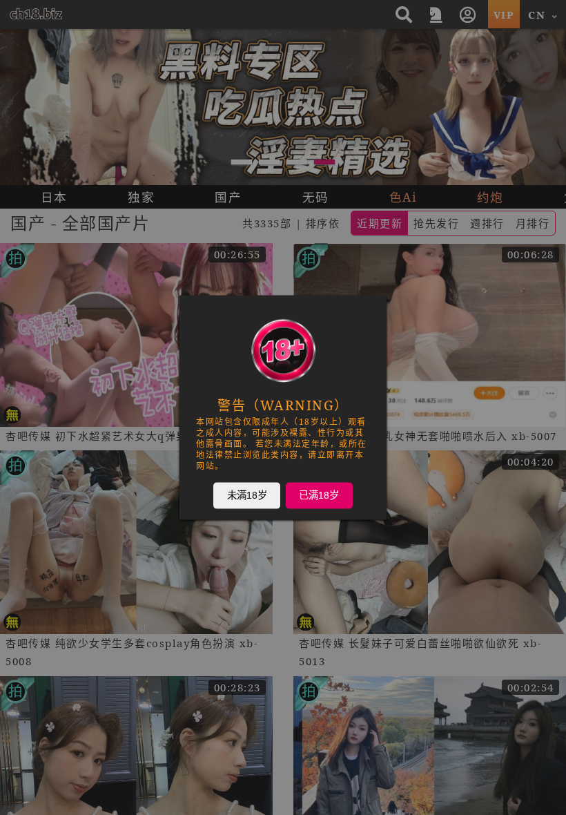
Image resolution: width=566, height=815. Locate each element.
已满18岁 (319, 495)
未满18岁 (247, 495)
